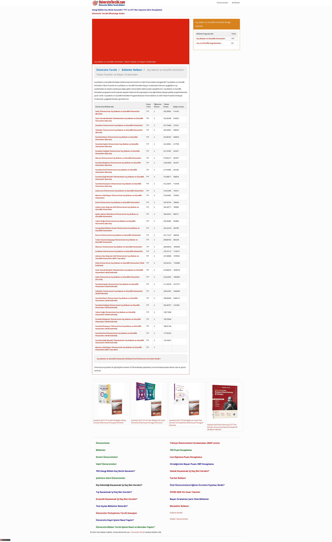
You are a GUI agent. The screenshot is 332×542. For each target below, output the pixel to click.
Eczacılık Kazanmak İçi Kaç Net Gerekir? (116, 499)
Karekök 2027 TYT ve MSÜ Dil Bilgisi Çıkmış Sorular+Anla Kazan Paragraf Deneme (109, 421)
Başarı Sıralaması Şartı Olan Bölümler (189, 499)
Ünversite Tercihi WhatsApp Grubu (108, 13)
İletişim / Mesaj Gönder (179, 519)
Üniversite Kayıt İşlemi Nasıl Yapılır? (115, 520)
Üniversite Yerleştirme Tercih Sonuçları (116, 513)
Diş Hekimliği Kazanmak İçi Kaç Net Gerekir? (119, 485)
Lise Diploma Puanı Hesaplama (186, 457)
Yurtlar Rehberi (178, 478)
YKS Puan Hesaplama (181, 450)
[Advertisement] (140, 41)
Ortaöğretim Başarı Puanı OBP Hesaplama (192, 464)
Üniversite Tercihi (138, 532)
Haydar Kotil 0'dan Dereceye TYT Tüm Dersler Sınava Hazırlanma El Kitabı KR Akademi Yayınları (222, 427)
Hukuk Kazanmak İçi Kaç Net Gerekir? (189, 471)
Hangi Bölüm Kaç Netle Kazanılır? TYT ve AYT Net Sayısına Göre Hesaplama (127, 10)
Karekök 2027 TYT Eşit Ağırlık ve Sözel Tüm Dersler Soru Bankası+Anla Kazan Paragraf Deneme (186, 422)
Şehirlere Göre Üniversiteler (110, 478)
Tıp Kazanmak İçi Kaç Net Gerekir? (114, 492)
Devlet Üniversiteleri (107, 457)
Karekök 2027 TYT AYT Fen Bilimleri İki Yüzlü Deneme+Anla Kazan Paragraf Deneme (148, 421)
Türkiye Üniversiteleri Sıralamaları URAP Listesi (195, 443)
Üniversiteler (103, 443)
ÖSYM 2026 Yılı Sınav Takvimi (185, 492)
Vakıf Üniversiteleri (106, 464)
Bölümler (100, 450)
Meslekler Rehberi (179, 506)
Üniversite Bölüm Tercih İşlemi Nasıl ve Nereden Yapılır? (125, 527)
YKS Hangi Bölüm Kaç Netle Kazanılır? (115, 471)
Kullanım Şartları (176, 513)
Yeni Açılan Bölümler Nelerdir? (112, 506)
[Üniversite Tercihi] (109, 3)
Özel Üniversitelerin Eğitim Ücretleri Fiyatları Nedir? (197, 485)
